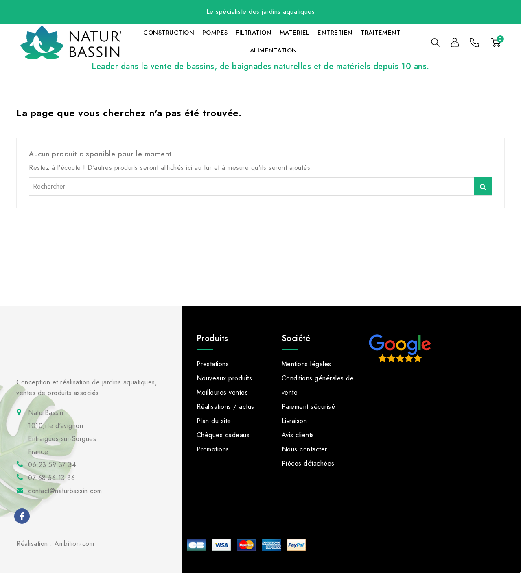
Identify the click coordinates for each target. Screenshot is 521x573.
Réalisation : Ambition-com (55, 543)
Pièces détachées (308, 463)
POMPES (215, 32)
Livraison (294, 420)
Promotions (213, 449)
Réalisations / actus (225, 406)
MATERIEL (295, 32)
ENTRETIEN (335, 32)
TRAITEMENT (381, 32)
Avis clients (298, 435)
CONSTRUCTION (168, 32)
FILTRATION (253, 32)
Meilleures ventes (222, 392)
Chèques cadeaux (223, 435)
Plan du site (214, 420)
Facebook (22, 517)
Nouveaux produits (224, 378)
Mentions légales (306, 364)
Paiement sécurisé (308, 406)
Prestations (213, 364)
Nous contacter (304, 449)
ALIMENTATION (273, 50)
